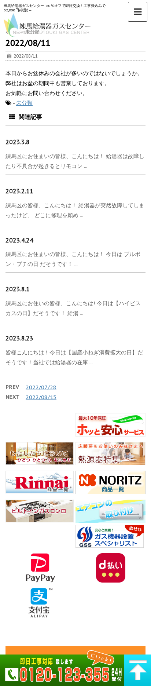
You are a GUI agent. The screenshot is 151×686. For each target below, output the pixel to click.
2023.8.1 (17, 289)
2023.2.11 (19, 191)
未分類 (24, 102)
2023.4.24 (19, 240)
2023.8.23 (19, 338)
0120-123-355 (62, 667)
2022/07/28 (41, 387)
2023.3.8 (17, 142)
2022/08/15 (41, 397)
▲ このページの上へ (137, 667)
